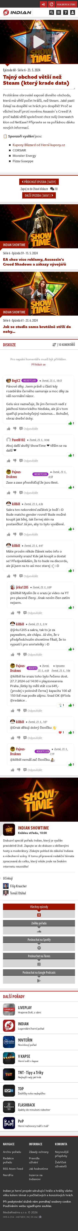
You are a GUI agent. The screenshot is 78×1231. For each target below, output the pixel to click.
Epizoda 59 (18, 253)
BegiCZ (16, 380)
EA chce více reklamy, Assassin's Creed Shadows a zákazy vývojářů (34, 262)
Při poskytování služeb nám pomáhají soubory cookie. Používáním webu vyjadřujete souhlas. (37, 1203)
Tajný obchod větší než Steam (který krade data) (36, 80)
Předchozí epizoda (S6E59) (40, 181)
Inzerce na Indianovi (35, 1177)
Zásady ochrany (39, 1151)
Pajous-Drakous (13, 474)
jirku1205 (22, 587)
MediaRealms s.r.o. (15, 1212)
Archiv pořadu (12, 1151)
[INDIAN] (17, 12)
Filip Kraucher (18, 886)
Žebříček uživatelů (61, 1164)
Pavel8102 (18, 439)
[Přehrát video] (39, 42)
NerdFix (8, 1175)
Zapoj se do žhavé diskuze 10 (39, 188)
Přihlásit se (38, 364)
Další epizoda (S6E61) (38, 195)
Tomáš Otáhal (18, 893)
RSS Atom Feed (13, 1168)
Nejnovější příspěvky (62, 1153)
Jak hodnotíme (38, 1168)
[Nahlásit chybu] (40, 1217)
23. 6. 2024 (32, 320)
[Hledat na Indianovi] (51, 12)
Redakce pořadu (8, 1160)
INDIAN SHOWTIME (14, 244)
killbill (16, 503)
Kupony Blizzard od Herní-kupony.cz (39, 144)
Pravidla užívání (34, 1160)
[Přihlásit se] (72, 12)
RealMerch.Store (66, 4)
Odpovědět (31, 428)
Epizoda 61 (18, 320)
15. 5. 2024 (32, 253)
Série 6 (6, 253)
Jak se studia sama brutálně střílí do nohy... (37, 329)
